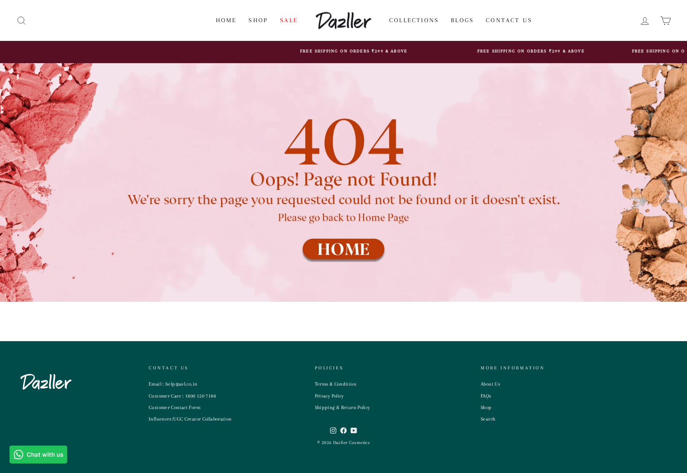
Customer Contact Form (174, 407)
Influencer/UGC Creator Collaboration (190, 419)
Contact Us (509, 20)
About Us (490, 384)
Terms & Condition (335, 384)
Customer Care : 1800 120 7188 (182, 396)
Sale (289, 20)
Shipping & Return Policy (342, 407)
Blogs (462, 20)
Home (226, 20)
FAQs (486, 396)
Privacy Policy (329, 396)
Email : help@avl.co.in (173, 384)
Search (488, 419)
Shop (258, 20)
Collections (414, 20)
